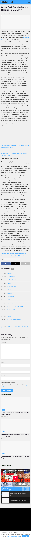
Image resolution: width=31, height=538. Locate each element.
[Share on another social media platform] (25, 263)
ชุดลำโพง (9, 316)
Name (2, 362)
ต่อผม (8, 299)
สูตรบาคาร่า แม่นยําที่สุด (13, 323)
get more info (10, 313)
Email (2, 369)
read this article (11, 309)
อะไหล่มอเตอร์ (10, 303)
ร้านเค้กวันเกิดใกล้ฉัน (12, 280)
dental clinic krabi (11, 286)
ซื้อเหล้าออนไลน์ (11, 276)
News (3, 409)
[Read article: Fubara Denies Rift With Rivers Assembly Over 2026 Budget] (15, 448)
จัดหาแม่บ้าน (10, 273)
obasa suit (16, 259)
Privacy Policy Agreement (8, 382)
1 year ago (3, 13)
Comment (4, 342)
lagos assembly (8, 259)
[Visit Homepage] (9, 2)
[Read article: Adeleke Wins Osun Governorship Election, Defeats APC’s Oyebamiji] (15, 426)
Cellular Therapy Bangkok (14, 319)
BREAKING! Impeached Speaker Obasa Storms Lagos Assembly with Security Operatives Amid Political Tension (14, 153)
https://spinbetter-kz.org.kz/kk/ (15, 306)
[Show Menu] (29, 2)
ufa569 (9, 283)
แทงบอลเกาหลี (10, 296)
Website (3, 376)
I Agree (25, 536)
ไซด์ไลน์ (9, 289)
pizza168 (9, 293)
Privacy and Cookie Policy (13, 536)
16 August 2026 (5, 416)
